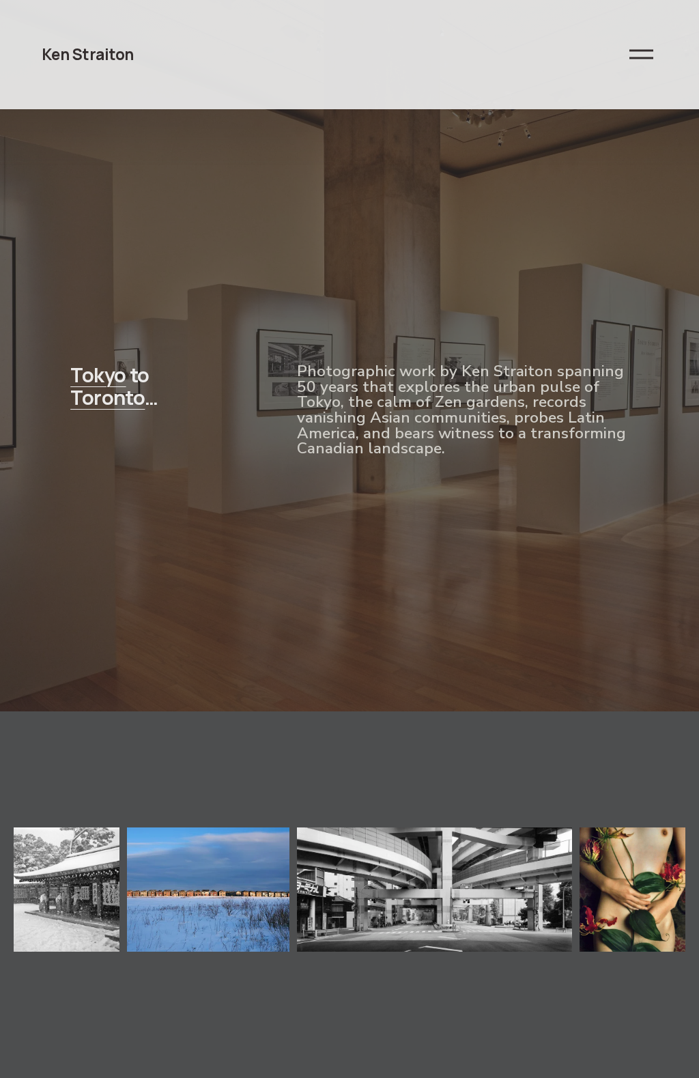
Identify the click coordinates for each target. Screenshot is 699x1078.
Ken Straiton (88, 54)
